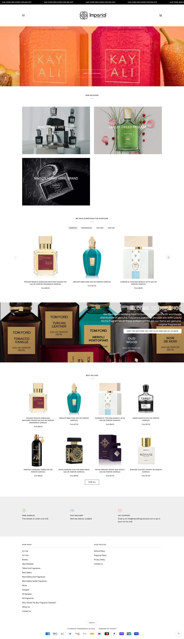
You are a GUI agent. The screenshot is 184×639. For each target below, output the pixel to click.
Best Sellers (27, 572)
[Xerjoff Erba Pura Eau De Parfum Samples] (92, 257)
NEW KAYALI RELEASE (92, 73)
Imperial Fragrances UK (79, 629)
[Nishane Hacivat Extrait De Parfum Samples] (146, 451)
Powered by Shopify (108, 629)
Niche (24, 585)
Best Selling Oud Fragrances (33, 577)
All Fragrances (28, 598)
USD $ (91, 623)
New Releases (28, 564)
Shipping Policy (100, 555)
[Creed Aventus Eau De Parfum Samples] (146, 399)
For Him (25, 555)
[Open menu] (26, 15)
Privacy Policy (99, 559)
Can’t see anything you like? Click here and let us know (152, 331)
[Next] (168, 257)
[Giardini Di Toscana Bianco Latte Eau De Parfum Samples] (138, 257)
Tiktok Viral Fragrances (31, 568)
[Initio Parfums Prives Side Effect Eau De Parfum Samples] (110, 451)
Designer (25, 590)
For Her (25, 551)
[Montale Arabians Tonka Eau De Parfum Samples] (38, 451)
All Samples (27, 594)
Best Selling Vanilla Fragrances (34, 581)
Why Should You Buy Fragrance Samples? (39, 602)
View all (92, 482)
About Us (26, 607)
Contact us (26, 611)
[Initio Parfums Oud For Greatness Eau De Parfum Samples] (74, 451)
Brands (25, 559)
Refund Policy (99, 551)
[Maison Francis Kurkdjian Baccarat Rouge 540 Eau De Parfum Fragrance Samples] (45, 257)
